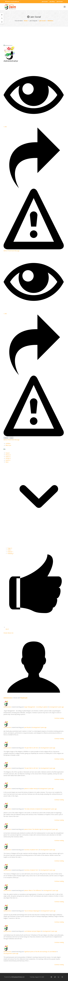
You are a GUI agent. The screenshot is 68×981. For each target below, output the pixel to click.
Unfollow (8, 443)
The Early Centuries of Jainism (32, 809)
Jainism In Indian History (30, 788)
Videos (8, 456)
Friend (8, 453)
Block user (8, 445)
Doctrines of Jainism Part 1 (31, 870)
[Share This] (34, 188)
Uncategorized (53, 707)
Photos (8, 455)
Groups (8, 458)
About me (10, 633)
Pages (10, 548)
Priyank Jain (23, 698)
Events (8, 460)
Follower (10, 552)
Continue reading (59, 718)
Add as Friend (7, 250)
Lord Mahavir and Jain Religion (32, 931)
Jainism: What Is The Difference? (33, 890)
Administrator (8, 698)
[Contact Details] (2, 22)
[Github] (62, 977)
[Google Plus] (58, 977)
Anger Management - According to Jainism (36, 707)
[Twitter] (55, 977)
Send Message (15, 250)
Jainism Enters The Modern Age (33, 829)
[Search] (2, 18)
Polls (9, 550)
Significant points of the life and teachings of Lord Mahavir (40, 951)
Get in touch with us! (13, 1)
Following (11, 553)
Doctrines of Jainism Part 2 (31, 849)
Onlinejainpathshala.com (17, 977)
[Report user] (34, 249)
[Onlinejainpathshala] (10, 6)
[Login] (2, 15)
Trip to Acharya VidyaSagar (31, 911)
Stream (6, 633)
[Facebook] (51, 977)
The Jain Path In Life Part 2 (31, 748)
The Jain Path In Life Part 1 (31, 768)
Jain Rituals (27, 727)
